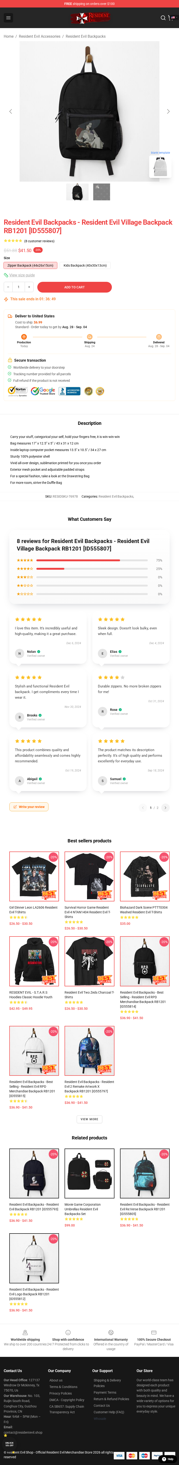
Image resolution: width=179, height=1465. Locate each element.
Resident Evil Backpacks (86, 36)
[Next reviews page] (165, 808)
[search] (163, 18)
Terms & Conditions (63, 1387)
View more (90, 1119)
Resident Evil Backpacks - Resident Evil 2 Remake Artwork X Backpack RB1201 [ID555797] (89, 1086)
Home (9, 36)
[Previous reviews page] (143, 808)
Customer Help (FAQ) (109, 1412)
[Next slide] (168, 111)
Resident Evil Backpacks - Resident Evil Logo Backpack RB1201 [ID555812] (34, 1294)
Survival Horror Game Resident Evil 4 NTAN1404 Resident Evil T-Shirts (87, 912)
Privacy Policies (60, 1393)
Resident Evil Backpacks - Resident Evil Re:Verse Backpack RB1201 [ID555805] (145, 1209)
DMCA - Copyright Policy (66, 1400)
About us (55, 1380)
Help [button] (170, 1459)
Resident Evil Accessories (39, 36)
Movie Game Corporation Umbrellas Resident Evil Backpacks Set (83, 1209)
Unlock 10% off (9, 1444)
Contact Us (102, 1405)
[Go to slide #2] (101, 192)
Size (7, 258)
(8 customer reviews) (39, 241)
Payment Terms (105, 1392)
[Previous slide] (11, 111)
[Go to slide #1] (77, 192)
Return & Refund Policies (111, 1399)
